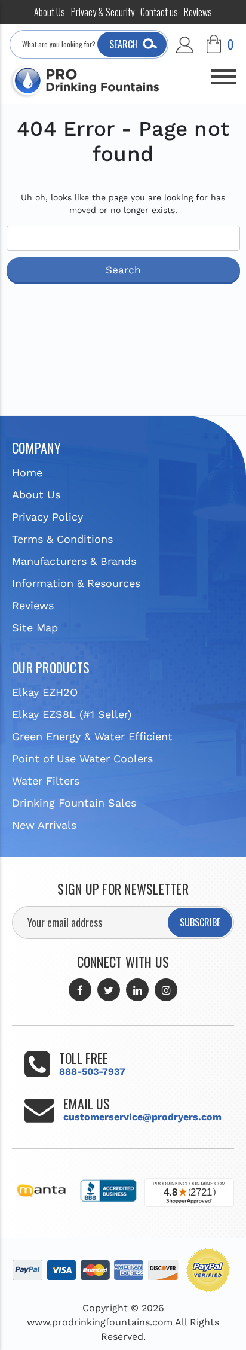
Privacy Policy (47, 516)
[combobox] (89, 44)
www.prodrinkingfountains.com (100, 1322)
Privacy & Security (102, 12)
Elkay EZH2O (45, 692)
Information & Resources (76, 583)
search (123, 44)
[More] (223, 71)
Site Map (35, 627)
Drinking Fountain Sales (74, 802)
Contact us (159, 12)
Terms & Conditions (62, 539)
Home (27, 472)
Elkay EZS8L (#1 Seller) (71, 714)
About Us (49, 12)
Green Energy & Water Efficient (92, 736)
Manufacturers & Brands (74, 561)
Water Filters (45, 780)
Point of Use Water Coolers (82, 758)
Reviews (198, 12)
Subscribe (200, 922)
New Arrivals (44, 825)
